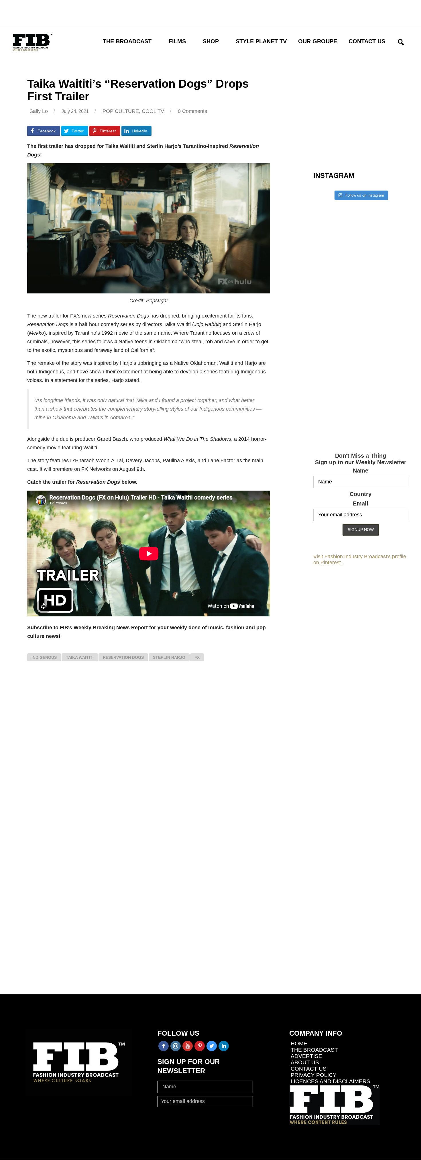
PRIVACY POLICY (314, 1075)
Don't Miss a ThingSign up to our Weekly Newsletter (360, 458)
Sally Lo (38, 111)
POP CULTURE (121, 111)
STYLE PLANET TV (261, 41)
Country (360, 494)
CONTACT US (367, 41)
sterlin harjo (169, 657)
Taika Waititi (80, 657)
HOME (299, 1044)
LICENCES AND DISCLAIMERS (330, 1081)
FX (197, 657)
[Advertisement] (167, 13)
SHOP (211, 41)
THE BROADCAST (127, 41)
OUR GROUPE (317, 41)
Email (360, 503)
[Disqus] (148, 752)
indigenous (44, 657)
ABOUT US (305, 1062)
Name (360, 470)
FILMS (177, 41)
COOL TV (153, 111)
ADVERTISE (306, 1056)
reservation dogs (123, 657)
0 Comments (192, 111)
